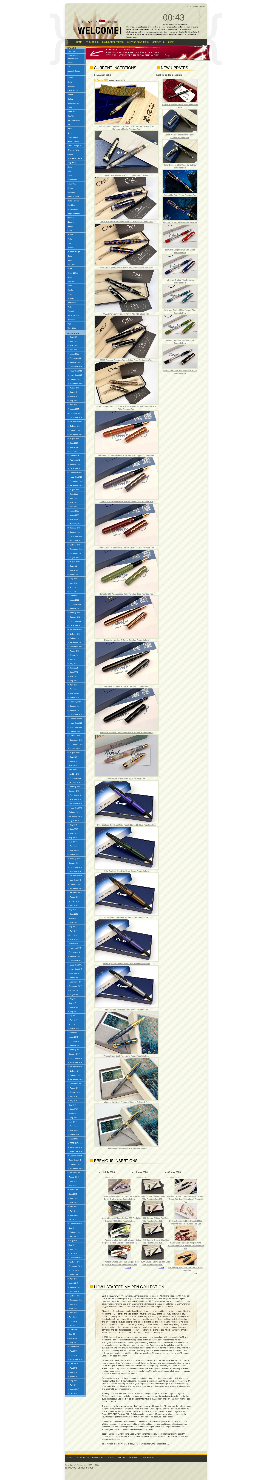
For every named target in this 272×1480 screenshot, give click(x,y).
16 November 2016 (75, 1066)
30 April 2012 (72, 1312)
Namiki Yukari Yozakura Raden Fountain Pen (180, 106)
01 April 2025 (72, 404)
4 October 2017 (73, 977)
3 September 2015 (75, 1172)
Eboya (70, 133)
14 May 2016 (72, 1117)
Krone (70, 166)
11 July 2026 (72, 337)
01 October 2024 (74, 430)
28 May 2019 (72, 833)
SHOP (171, 42)
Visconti (71, 311)
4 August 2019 (73, 820)
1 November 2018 (74, 880)
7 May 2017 (72, 1015)
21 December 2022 (75, 536)
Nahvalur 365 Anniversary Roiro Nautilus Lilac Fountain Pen (126, 501)
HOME (79, 42)
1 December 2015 (74, 1160)
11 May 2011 (72, 1342)
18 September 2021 (75, 642)
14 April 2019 (72, 846)
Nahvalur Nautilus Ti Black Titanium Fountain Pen (126, 686)
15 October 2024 (74, 426)
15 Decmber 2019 (74, 795)
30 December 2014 (75, 1223)
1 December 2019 (74, 799)
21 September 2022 (75, 549)
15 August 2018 (73, 897)
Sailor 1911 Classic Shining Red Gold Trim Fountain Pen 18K (152, 1219)
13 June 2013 (73, 1274)
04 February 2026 (74, 358)
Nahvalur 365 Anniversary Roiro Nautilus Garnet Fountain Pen (126, 547)
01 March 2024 (73, 455)
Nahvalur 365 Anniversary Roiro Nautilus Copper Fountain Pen (126, 455)
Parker (70, 234)
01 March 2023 (73, 515)
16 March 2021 (73, 693)
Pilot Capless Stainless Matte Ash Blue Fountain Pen (126, 963)
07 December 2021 (75, 625)
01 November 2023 (75, 477)
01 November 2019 (75, 807)
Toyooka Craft (73, 298)
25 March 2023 (73, 510)
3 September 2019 (75, 816)
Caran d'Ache (73, 90)
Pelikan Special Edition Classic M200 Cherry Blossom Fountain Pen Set (185, 1222)
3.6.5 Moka (72, 51)
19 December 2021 (75, 621)
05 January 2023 (74, 532)
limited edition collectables (137, 29)
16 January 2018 (74, 956)
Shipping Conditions (127, 1457)
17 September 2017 (75, 981)
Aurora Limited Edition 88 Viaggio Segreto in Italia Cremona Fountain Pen (119, 1263)
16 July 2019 (72, 824)
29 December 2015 (75, 1155)
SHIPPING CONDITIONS (138, 42)
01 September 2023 (75, 485)
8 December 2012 (74, 1291)
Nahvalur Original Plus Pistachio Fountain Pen (180, 341)
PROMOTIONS (92, 42)
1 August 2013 (73, 1270)
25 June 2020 (73, 761)
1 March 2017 (73, 1032)
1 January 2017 (73, 1054)
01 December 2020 (75, 718)
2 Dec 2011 (72, 1325)
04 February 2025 (74, 413)
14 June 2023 (73, 493)
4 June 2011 (72, 1338)
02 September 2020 (75, 744)
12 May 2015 (72, 1202)
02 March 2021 (73, 697)
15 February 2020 (74, 778)
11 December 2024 (75, 417)
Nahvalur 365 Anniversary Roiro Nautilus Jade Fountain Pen (126, 593)
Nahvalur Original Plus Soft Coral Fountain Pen (180, 251)
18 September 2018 (75, 888)
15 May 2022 (72, 578)
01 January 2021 (74, 710)
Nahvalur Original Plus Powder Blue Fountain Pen (180, 311)
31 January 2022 (74, 608)
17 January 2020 (74, 786)
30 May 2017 (72, 1011)
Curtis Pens (72, 111)
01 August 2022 (73, 561)
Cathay (70, 99)
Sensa (70, 277)
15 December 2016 (75, 1058)
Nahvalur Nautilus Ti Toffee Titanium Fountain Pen (126, 640)
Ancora (70, 62)
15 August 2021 (73, 650)
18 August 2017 (73, 990)
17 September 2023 (75, 481)
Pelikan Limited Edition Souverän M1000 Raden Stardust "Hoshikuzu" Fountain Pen (186, 1199)
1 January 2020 (73, 791)
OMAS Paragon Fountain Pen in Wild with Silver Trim (126, 313)
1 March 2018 (73, 943)
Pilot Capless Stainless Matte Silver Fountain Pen (126, 1009)
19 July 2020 (72, 757)
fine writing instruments (184, 27)
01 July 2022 (72, 566)
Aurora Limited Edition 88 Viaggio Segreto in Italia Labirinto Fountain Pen (119, 1241)
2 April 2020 (72, 769)
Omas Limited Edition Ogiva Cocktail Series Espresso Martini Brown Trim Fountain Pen (126, 407)
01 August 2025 (73, 387)
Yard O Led (72, 328)
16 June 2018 (73, 914)
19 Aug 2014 (72, 1240)
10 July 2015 (72, 392)
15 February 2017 (74, 1041)
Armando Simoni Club (74, 72)
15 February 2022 (74, 604)
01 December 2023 (75, 472)
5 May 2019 (72, 837)
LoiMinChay (72, 183)
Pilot (69, 243)
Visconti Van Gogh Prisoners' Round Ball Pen (126, 1148)
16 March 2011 (73, 1346)
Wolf (69, 323)
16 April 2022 (72, 587)
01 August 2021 (73, 655)
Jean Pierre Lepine (75, 158)
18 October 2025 (74, 379)
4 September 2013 (75, 1266)
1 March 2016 (73, 1138)
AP (69, 66)
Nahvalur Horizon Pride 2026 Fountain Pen (126, 778)
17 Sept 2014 (73, 1236)
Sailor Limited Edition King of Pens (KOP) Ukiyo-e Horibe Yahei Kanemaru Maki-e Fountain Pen (126, 127)
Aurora (70, 77)
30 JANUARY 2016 (75, 1147)
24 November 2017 (75, 969)
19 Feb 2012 (72, 1321)
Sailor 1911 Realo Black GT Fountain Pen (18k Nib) (126, 175)
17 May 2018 (72, 922)
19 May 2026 (72, 341)
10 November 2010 (75, 1359)
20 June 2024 (73, 443)
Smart (70, 285)
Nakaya (71, 222)
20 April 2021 (72, 684)
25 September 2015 (75, 1168)
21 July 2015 (72, 1181)
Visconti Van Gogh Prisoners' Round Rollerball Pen (126, 1102)
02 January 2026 (74, 362)
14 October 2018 (74, 884)
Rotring (70, 260)
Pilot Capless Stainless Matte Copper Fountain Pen (126, 917)
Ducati (70, 128)
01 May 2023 (72, 502)
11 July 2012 (72, 1304)
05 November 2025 (75, 375)
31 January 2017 (74, 1045)
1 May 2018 (72, 926)
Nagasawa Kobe (74, 213)
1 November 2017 (74, 973)
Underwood (72, 302)
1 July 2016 (72, 1104)
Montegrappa (73, 209)
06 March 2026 (73, 353)
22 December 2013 (75, 1257)
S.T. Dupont (72, 264)
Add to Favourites (197, 7)
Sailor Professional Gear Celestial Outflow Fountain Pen (180, 136)
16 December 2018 (75, 867)
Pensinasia (161, 34)
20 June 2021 (73, 667)
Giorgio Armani (73, 141)
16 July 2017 (72, 998)
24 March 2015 (73, 1215)
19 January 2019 (74, 858)
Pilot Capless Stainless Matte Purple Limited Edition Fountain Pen (126, 824)
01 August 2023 (73, 489)
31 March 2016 (73, 1130)
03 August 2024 (73, 438)
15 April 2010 (72, 1385)
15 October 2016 (74, 1075)
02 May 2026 (72, 345)
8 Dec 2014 (72, 1228)
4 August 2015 (73, 1177)
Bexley (70, 82)
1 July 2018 (72, 909)
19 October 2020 (74, 731)
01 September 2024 (75, 434)
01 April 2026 (72, 349)
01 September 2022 (75, 553)
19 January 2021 (74, 706)
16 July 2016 (72, 1100)
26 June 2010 (73, 1376)
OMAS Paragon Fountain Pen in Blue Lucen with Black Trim (126, 267)
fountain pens (131, 37)
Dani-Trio (71, 116)
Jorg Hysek (72, 162)
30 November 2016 (75, 1062)
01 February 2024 (74, 460)
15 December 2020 (75, 714)
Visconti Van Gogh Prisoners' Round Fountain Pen (126, 1055)
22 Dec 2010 (72, 1355)
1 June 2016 (72, 1113)
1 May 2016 (72, 1121)
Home (69, 1457)
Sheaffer (71, 281)
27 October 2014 (74, 1232)
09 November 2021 (75, 629)
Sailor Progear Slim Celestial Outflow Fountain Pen (180, 166)
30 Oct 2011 (72, 1329)
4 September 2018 (75, 892)
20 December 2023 (75, 468)
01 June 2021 (73, 672)
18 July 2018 (72, 905)
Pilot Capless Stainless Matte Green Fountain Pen (126, 871)
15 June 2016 (73, 1109)
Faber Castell (73, 137)
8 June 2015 (72, 1194)
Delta (69, 124)
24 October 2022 (74, 544)
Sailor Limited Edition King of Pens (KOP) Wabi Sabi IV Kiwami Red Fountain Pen (186, 1245)
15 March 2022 (73, 595)
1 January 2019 (73, 863)
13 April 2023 (72, 506)
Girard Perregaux (74, 145)
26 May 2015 (72, 1198)
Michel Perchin (73, 200)
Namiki (70, 226)
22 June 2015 (73, 1189)
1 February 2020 (74, 782)
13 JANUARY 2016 (75, 1151)
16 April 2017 (72, 1020)
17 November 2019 (75, 803)
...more (128, 1267)
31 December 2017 (75, 960)
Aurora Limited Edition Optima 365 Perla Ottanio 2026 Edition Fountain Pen (119, 1219)
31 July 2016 (72, 1096)
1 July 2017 (72, 1003)
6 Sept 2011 (72, 1334)
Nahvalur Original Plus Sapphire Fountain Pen (180, 281)
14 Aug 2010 (72, 1368)
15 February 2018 (74, 947)
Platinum (71, 247)
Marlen (70, 188)
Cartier (70, 94)
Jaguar (70, 154)
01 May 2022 (72, 583)
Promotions (82, 1457)
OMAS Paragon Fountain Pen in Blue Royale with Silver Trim (126, 221)
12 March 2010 (73, 1389)
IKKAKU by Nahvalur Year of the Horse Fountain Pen (185, 1269)
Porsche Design (74, 251)
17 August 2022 (73, 557)
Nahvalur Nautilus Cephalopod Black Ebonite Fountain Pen (126, 732)
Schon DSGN (73, 273)
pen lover (137, 34)
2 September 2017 (75, 986)
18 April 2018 (72, 931)
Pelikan (70, 239)
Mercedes (71, 192)
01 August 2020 (73, 752)
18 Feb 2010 (72, 1393)
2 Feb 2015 (72, 1219)
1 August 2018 (73, 901)
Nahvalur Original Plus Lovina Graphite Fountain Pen (180, 372)
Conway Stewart (74, 103)
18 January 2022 (74, 612)
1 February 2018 (74, 952)
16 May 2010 (72, 1380)
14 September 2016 (75, 1083)
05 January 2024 (74, 464)
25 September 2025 (75, 383)
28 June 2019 (73, 829)
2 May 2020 (72, 765)
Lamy (70, 175)
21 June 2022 (73, 570)
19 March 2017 (73, 1028)
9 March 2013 (73, 1283)
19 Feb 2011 (72, 1351)
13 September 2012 (75, 1300)
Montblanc (71, 205)
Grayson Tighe (73, 150)
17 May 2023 (72, 498)
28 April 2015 (72, 1206)
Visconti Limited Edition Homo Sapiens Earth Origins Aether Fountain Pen (119, 1197)
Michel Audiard (73, 196)
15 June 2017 (73, 1007)
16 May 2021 (72, 676)
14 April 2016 (72, 1126)
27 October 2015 (74, 1164)
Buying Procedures (102, 1457)
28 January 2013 (74, 1287)
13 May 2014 (72, 1249)
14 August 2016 (73, 1092)
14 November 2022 (75, 540)
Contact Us (148, 1457)
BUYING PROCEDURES (113, 42)
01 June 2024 (73, 447)
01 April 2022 (72, 591)
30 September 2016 (75, 1079)
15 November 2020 (75, 723)
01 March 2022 (73, 600)
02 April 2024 (72, 451)
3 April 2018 (72, 935)
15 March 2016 (73, 1134)
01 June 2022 (73, 574)
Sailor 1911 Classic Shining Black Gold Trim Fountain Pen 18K (152, 1263)
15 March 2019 (73, 850)
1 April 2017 (72, 1024)
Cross (70, 107)
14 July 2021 (72, 659)
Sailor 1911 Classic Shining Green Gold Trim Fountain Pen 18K (152, 1197)
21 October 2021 (74, 634)
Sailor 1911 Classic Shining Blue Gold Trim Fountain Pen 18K (152, 1241)
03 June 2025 (73, 396)
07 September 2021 (75, 646)
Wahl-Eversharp (74, 315)
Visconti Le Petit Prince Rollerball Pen (180, 222)
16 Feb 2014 (72, 1253)
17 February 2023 (74, 523)
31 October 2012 (74, 1295)
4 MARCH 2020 (73, 774)
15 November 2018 (75, 875)
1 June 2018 (72, 918)
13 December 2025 (75, 366)
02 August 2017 (73, 994)
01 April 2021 (72, 689)
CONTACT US (158, 42)
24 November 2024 (75, 421)
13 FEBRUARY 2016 (75, 1143)
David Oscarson (74, 120)
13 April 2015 (72, 1211)
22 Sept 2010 (73, 1363)
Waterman (71, 319)
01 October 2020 (74, 735)
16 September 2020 (75, 740)
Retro (70, 256)
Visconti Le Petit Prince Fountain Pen (180, 195)
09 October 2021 (74, 638)
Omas (70, 230)
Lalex (70, 171)
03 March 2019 (73, 854)
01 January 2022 (74, 617)
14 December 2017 (75, 964)
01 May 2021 (72, 680)
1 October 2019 (73, 812)
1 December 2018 (74, 871)
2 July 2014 (72, 1244)
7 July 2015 (72, 1185)
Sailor (70, 268)
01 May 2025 (72, 400)
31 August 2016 (73, 1088)
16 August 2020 (73, 748)
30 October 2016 (74, 1071)
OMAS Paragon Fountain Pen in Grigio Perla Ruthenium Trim (126, 360)
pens (171, 27)
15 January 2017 (74, 1049)
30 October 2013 (74, 1261)
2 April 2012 (72, 1317)
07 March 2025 (73, 409)
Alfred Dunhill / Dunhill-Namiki (73, 56)
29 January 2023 (74, 527)
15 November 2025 (75, 370)
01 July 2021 (72, 663)
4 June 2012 (72, 1308)
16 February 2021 (74, 701)
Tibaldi (70, 294)
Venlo (70, 306)
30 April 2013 (72, 1278)
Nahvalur (71, 217)
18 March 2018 (73, 939)
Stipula (70, 290)
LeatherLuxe (72, 179)
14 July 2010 (72, 1372)
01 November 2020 (75, 727)
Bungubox (71, 86)
